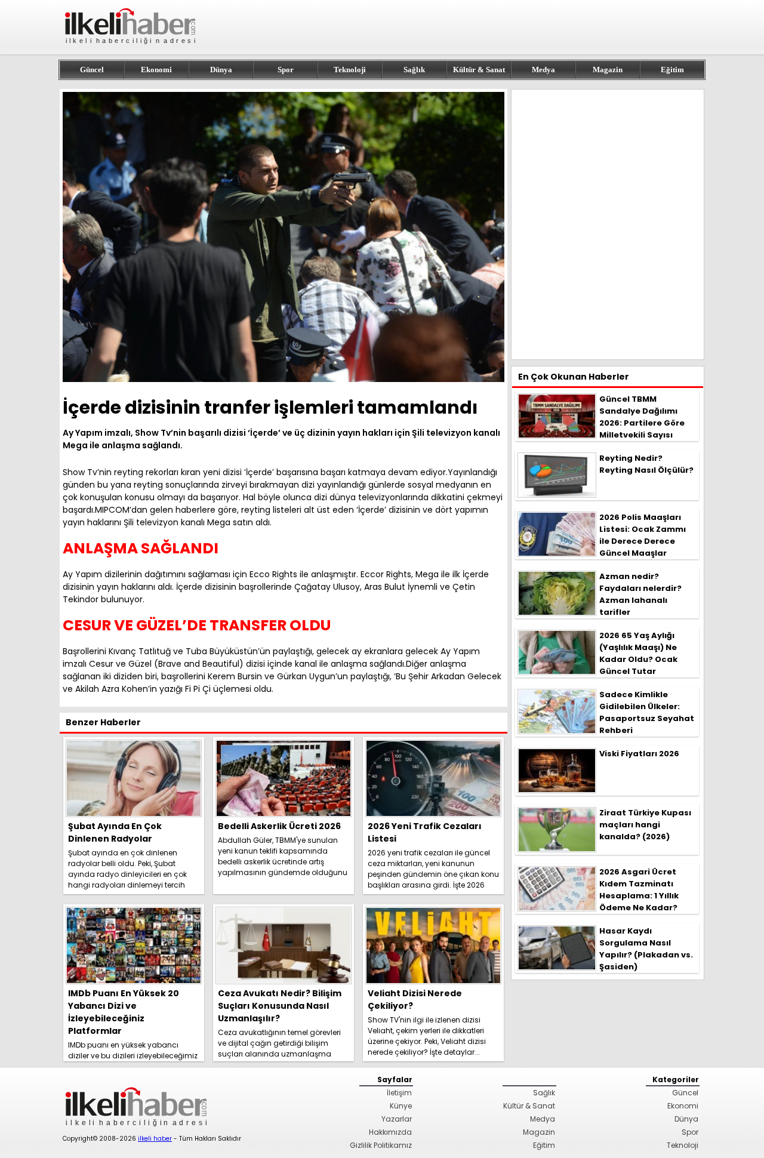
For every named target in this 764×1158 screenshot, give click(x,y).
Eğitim (672, 69)
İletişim (399, 1093)
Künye (401, 1106)
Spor (286, 69)
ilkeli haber (155, 1138)
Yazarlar (396, 1119)
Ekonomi (156, 69)
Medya (543, 69)
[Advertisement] (607, 224)
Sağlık (414, 69)
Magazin (608, 69)
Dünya (221, 69)
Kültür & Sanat (479, 69)
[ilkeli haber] (131, 49)
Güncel (92, 69)
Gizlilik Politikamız (381, 1145)
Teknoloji (350, 69)
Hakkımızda (390, 1132)
